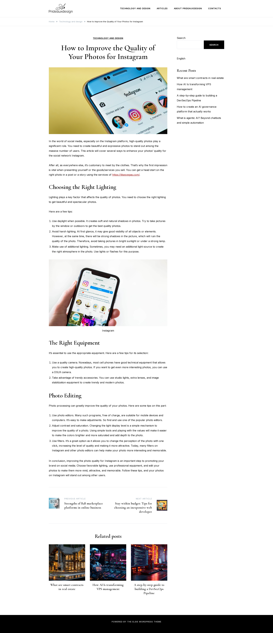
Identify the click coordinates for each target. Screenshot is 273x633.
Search (181, 38)
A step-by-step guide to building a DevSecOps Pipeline (149, 589)
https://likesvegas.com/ (126, 174)
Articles (162, 8)
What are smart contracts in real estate (200, 78)
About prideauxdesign (188, 8)
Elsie (135, 621)
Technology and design (135, 8)
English (181, 58)
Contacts (214, 8)
